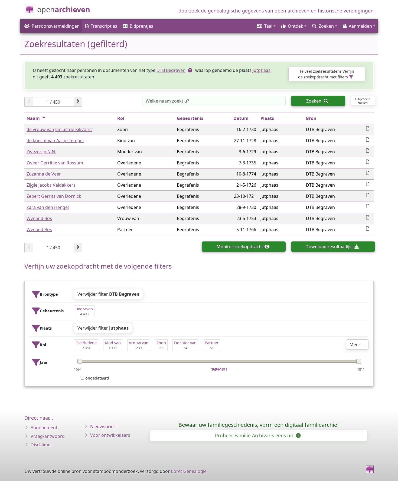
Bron (311, 118)
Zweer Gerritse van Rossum (55, 163)
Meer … (357, 345)
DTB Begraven (170, 70)
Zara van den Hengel (48, 207)
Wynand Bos (39, 218)
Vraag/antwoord (48, 436)
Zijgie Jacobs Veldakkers (51, 185)
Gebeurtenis (190, 118)
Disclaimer (41, 445)
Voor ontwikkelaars (110, 435)
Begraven (84, 308)
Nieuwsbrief (102, 426)
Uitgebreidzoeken (362, 100)
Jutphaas (261, 70)
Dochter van (185, 342)
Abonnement (44, 428)
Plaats (267, 118)
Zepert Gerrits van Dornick (54, 196)
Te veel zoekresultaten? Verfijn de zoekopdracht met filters (326, 74)
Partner (211, 342)
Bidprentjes (141, 26)
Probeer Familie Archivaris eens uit (255, 435)
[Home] (370, 469)
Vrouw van (138, 342)
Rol (120, 118)
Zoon (161, 342)
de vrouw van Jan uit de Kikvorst (59, 129)
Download (329, 247)
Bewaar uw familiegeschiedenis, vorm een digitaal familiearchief (258, 424)
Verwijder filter (108, 294)
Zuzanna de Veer (44, 174)
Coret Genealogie (189, 471)
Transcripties (104, 26)
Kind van (113, 342)
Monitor (240, 247)
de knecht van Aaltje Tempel (55, 141)
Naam (33, 118)
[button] (265, 26)
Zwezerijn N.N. (41, 152)
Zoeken (314, 101)
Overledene (86, 342)
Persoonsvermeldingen (56, 26)
